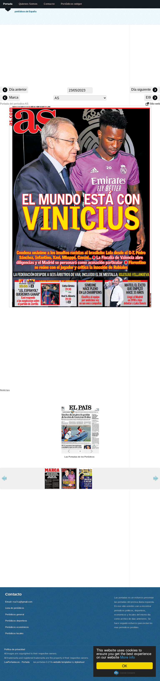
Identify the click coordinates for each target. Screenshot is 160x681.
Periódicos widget (71, 3)
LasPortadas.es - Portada (17, 662)
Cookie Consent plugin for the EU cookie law (124, 673)
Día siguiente (141, 89)
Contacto (49, 3)
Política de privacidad (14, 649)
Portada (7, 3)
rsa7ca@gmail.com (22, 602)
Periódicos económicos (17, 627)
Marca (13, 97)
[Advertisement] (80, 56)
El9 (149, 97)
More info (127, 657)
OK (124, 665)
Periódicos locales (14, 633)
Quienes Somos (28, 3)
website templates (62, 662)
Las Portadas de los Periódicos (79, 457)
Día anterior (17, 89)
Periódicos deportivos (16, 620)
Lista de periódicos (14, 608)
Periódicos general (14, 614)
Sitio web (154, 103)
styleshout (79, 662)
